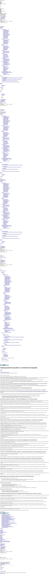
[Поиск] (1, 90)
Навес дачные (5, 140)
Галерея (1, 83)
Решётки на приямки (6, 35)
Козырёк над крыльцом (6, 52)
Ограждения (3, 144)
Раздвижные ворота (6, 42)
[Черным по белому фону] (0, 4)
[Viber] (5, 365)
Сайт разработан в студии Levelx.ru (5, 563)
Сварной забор (5, 136)
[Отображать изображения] (0, 9)
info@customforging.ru (3, 249)
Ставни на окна (5, 37)
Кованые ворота (5, 41)
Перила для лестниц (4, 61)
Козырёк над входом (6, 138)
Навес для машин (5, 54)
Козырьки (3, 50)
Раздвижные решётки (6, 31)
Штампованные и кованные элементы (7, 72)
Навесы (3, 53)
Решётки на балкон (5, 33)
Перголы (4, 70)
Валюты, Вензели (5, 159)
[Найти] (1, 565)
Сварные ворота (5, 43)
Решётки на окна (4, 29)
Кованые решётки (5, 30)
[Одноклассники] (1, 365)
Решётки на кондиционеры (6, 120)
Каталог (1, 533)
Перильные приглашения (6, 64)
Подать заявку (2, 26)
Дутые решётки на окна (6, 116)
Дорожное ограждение (6, 58)
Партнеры (1, 531)
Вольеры (4, 153)
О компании (3, 85)
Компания (1, 528)
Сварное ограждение (6, 60)
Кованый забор (5, 49)
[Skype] (7, 365)
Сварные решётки (5, 123)
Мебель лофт (5, 69)
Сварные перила (5, 151)
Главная (1, 27)
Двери (2, 44)
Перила (3, 81)
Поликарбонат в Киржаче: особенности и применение (10, 80)
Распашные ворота (5, 129)
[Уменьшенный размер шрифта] (0, 1)
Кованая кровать (5, 68)
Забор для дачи (5, 46)
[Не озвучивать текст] (0, 12)
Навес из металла (5, 142)
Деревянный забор (5, 45)
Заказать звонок (2, 18)
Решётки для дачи (5, 32)
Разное (3, 65)
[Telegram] (8, 365)
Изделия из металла (2, 543)
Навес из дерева (5, 55)
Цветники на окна (5, 38)
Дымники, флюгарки (6, 67)
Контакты (1, 87)
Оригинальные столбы (6, 63)
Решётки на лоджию (6, 121)
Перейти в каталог (2, 573)
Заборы (3, 131)
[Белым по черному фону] (0, 5)
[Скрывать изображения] (0, 10)
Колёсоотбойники (5, 155)
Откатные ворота (4, 78)
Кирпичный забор (5, 134)
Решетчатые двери (5, 36)
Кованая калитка (5, 48)
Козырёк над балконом (6, 51)
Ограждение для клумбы (6, 146)
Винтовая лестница (5, 66)
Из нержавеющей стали (6, 62)
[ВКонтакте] (0, 365)
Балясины (4, 73)
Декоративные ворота (6, 127)
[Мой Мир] (2, 365)
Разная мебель (5, 157)
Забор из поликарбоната (6, 133)
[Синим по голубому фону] (0, 6)
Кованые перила (5, 149)
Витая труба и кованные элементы (6, 71)
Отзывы (3, 175)
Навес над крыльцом (6, 56)
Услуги (1, 75)
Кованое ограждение (6, 59)
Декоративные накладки (6, 74)
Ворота (3, 125)
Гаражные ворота (5, 40)
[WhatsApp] (6, 365)
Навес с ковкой (5, 57)
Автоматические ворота (6, 39)
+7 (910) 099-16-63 (3, 16)
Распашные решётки (6, 118)
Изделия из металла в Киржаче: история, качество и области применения (12, 77)
